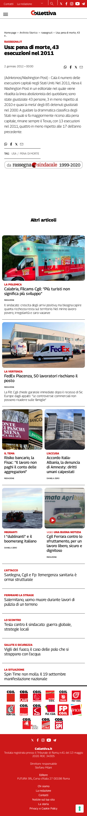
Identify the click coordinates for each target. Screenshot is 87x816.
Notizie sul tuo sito (43, 799)
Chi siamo (43, 786)
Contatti (9, 4)
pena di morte (29, 153)
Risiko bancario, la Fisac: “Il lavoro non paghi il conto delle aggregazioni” (20, 464)
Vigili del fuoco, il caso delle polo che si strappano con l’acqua (36, 651)
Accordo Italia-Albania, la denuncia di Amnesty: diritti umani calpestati (63, 464)
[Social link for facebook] (66, 3)
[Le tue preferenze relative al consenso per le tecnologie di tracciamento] (80, 809)
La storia (43, 804)
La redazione (24, 4)
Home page (10, 32)
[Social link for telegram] (83, 3)
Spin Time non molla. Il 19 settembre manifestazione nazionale (35, 676)
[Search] (51, 4)
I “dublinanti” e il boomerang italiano (20, 538)
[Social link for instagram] (71, 3)
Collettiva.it (43, 748)
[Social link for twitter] (61, 3)
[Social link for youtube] (77, 3)
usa (14, 153)
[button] (65, 67)
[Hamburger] (5, 14)
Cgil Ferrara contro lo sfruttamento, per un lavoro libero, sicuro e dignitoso (64, 543)
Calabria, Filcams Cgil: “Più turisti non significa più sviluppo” (37, 291)
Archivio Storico (29, 32)
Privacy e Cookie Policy (43, 808)
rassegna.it (47, 32)
